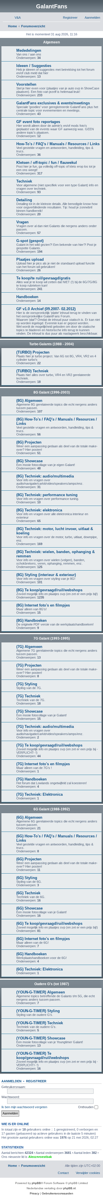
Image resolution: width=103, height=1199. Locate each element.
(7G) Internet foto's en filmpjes (43, 764)
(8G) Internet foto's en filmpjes (43, 605)
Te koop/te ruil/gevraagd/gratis (43, 278)
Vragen (22, 222)
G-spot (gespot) (29, 241)
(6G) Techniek (28, 893)
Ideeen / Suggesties (33, 66)
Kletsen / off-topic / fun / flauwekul (46, 162)
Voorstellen (26, 84)
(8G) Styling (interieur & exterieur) (46, 575)
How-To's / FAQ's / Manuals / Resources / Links (58, 144)
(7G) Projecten (28, 665)
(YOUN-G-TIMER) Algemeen (40, 992)
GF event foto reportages (38, 122)
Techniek (24, 181)
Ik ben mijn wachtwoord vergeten (24, 1107)
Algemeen (51, 42)
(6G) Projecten (28, 859)
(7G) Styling (26, 684)
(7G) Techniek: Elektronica (39, 794)
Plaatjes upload (30, 259)
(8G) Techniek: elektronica (39, 510)
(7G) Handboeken (31, 779)
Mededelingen (28, 50)
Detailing (24, 200)
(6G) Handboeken (31, 954)
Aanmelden (11, 1081)
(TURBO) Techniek (32, 371)
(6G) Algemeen (29, 817)
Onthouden (86, 1107)
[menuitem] (15, 17)
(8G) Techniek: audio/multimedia (45, 476)
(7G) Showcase (29, 711)
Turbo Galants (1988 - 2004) (51, 344)
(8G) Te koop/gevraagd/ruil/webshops (49, 590)
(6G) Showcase (29, 908)
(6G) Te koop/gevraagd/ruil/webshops (49, 923)
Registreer (36, 1081)
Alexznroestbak (40, 1156)
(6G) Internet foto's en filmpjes (43, 939)
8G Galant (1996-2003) (51, 392)
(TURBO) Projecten (32, 352)
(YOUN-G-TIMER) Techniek (39, 1023)
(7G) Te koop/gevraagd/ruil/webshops (49, 745)
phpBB (36, 1183)
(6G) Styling (26, 878)
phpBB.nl (69, 1188)
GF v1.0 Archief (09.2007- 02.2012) (46, 309)
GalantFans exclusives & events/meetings (53, 103)
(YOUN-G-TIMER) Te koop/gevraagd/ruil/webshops (42, 1055)
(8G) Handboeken (31, 620)
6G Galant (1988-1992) (51, 809)
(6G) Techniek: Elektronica (39, 969)
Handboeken (27, 297)
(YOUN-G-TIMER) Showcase (40, 1038)
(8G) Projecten (28, 442)
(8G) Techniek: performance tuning (47, 495)
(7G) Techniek (28, 696)
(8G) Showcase (29, 461)
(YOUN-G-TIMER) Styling (38, 1011)
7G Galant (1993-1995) (51, 638)
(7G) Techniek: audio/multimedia (45, 726)
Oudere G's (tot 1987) (51, 984)
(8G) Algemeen (29, 400)
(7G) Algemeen (29, 646)
